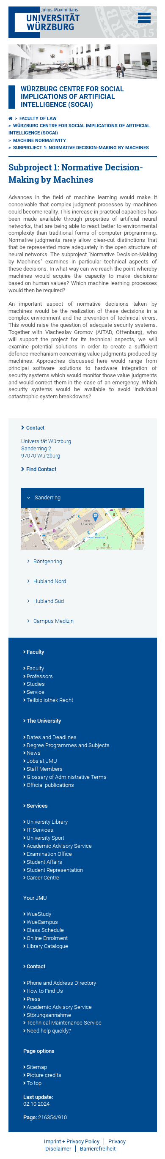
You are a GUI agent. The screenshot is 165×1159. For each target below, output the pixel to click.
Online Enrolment (47, 938)
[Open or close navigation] (144, 18)
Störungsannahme (49, 1015)
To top (34, 1083)
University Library (47, 822)
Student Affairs (44, 862)
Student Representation (55, 870)
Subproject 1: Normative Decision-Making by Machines (81, 148)
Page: (30, 1117)
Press (34, 999)
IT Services (40, 830)
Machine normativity (39, 140)
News (34, 753)
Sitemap (37, 1067)
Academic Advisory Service (59, 846)
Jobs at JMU (42, 761)
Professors (40, 676)
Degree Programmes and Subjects (68, 745)
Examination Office (49, 854)
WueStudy (39, 914)
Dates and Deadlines (52, 737)
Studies (36, 684)
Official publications (50, 785)
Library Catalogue (47, 946)
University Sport (45, 838)
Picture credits (44, 1075)
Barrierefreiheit (98, 1148)
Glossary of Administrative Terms (67, 777)
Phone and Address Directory (61, 983)
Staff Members (45, 769)
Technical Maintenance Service (64, 1022)
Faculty (35, 652)
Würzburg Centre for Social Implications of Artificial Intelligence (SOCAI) (72, 96)
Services (37, 806)
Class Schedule (45, 930)
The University (44, 721)
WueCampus (42, 922)
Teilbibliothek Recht (50, 700)
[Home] (10, 118)
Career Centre (43, 877)
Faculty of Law (38, 118)
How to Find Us (45, 991)
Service (35, 692)
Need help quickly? (49, 1030)
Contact (35, 428)
